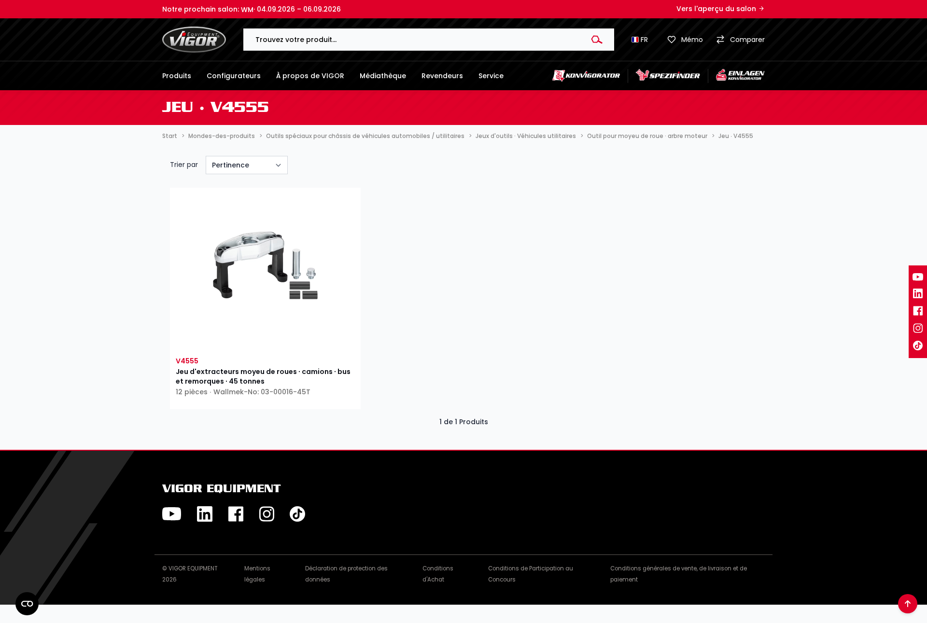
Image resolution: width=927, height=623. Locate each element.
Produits (176, 76)
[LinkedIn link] (918, 293)
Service (491, 76)
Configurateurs (234, 76)
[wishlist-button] (219, 340)
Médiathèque (383, 76)
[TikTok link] (918, 345)
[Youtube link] (918, 277)
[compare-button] (310, 340)
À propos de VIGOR (310, 76)
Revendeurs (442, 76)
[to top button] (907, 603)
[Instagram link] (918, 328)
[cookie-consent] (27, 603)
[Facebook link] (918, 311)
